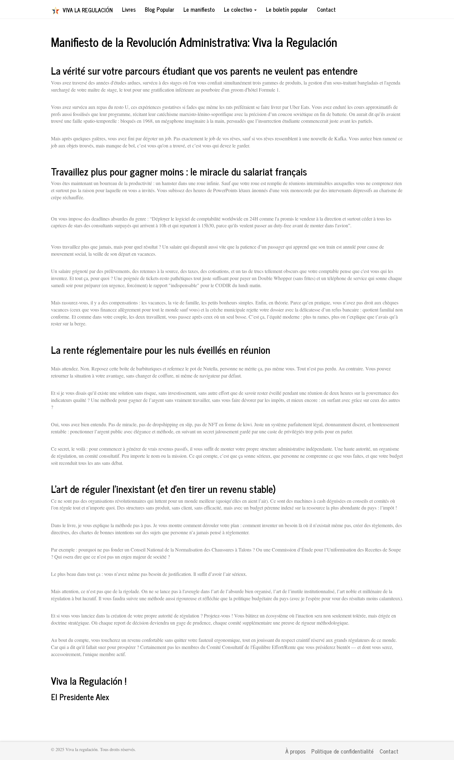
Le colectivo (239, 9)
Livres (129, 9)
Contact (326, 9)
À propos (295, 751)
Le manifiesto (199, 9)
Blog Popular (159, 9)
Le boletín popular (287, 9)
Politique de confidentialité (342, 751)
